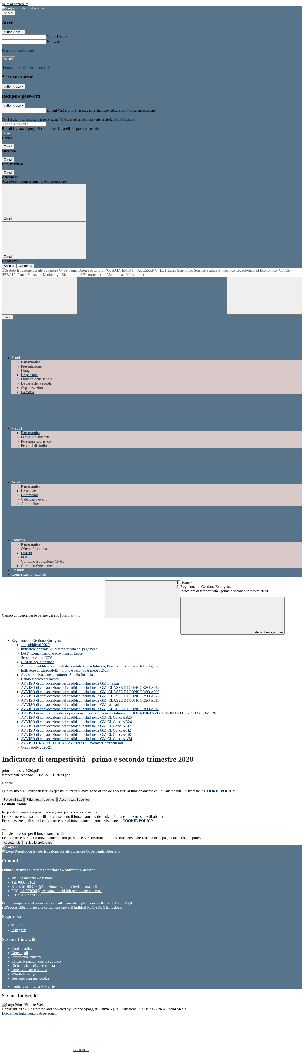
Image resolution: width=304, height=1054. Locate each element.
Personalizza (13, 799)
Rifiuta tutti (40, 799)
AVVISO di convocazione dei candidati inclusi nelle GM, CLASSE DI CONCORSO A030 (90, 692)
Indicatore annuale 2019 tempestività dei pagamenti (59, 649)
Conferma (25, 266)
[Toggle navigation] (39, 296)
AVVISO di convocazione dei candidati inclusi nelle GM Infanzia (70, 683)
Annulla (9, 266)
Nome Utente (57, 37)
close (7, 317)
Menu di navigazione (268, 632)
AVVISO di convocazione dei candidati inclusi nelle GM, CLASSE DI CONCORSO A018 (90, 709)
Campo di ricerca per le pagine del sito (30, 615)
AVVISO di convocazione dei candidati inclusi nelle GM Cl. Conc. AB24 (76, 722)
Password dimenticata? (19, 50)
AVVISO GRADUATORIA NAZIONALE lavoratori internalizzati (72, 743)
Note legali (19, 953)
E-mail (52, 110)
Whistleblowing (23, 974)
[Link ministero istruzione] (23, 8)
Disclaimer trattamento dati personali (29, 1013)
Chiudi (8, 146)
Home (185, 582)
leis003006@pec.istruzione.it (61, 891)
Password (54, 42)
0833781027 (27, 882)
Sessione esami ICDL (37, 658)
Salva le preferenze (38, 842)
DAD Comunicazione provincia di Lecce (52, 653)
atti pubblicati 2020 (35, 645)
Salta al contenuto (15, 4)
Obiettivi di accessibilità (29, 970)
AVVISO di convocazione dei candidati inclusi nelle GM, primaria (71, 705)
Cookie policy (22, 948)
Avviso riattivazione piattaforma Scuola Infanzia (57, 675)
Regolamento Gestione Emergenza (206, 587)
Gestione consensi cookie (30, 978)
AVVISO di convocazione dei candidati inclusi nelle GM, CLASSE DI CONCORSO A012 (90, 687)
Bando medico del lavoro (40, 679)
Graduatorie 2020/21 (36, 747)
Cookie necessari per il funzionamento (31, 834)
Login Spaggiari (123, 119)
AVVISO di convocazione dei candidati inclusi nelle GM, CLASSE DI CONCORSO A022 (90, 696)
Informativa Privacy (26, 957)
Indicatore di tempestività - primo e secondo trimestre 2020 (65, 670)
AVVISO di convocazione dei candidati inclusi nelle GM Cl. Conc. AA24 (76, 739)
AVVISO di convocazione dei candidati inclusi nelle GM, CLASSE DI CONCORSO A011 (90, 700)
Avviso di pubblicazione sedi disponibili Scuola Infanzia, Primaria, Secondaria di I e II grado (90, 666)
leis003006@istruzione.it (59, 886)
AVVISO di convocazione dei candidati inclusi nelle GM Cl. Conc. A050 (76, 735)
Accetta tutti (74, 799)
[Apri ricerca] (264, 296)
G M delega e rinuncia (37, 662)
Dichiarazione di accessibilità (33, 966)
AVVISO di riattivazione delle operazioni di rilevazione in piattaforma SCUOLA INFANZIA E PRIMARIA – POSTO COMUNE (119, 713)
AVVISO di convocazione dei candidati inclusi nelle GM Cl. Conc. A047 (76, 726)
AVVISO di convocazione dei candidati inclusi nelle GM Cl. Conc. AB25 (76, 717)
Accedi (8, 13)
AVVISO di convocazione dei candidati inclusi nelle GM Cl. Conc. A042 (76, 730)
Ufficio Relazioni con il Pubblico (36, 961)
